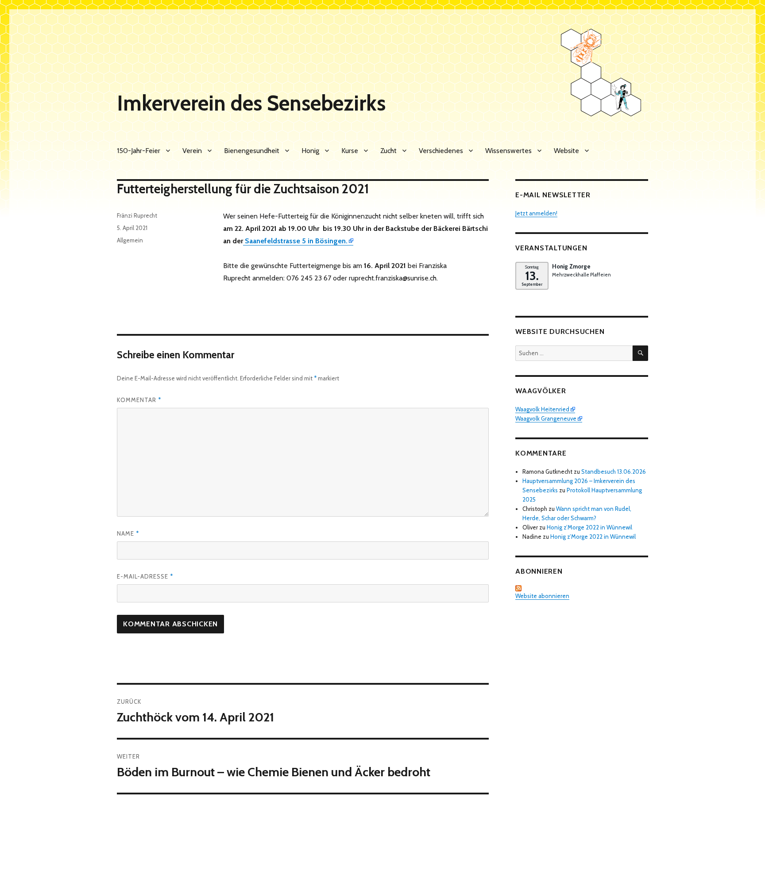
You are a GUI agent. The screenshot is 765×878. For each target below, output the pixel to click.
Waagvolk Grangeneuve (545, 418)
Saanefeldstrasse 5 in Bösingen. (295, 241)
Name (128, 533)
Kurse (349, 150)
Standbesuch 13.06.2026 (613, 471)
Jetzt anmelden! (536, 213)
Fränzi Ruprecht (137, 215)
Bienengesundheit (251, 150)
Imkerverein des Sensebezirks (251, 103)
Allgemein (130, 240)
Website (566, 150)
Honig (310, 150)
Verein (192, 150)
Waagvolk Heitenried (542, 409)
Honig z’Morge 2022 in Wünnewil (589, 527)
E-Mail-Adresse (145, 576)
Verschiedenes (441, 150)
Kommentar (139, 399)
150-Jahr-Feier (138, 150)
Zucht (388, 150)
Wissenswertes (508, 150)
